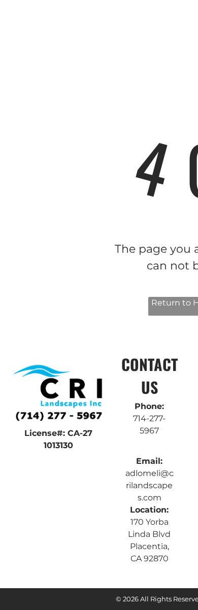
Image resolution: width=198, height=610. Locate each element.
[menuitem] (126, 38)
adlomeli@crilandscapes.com (149, 485)
